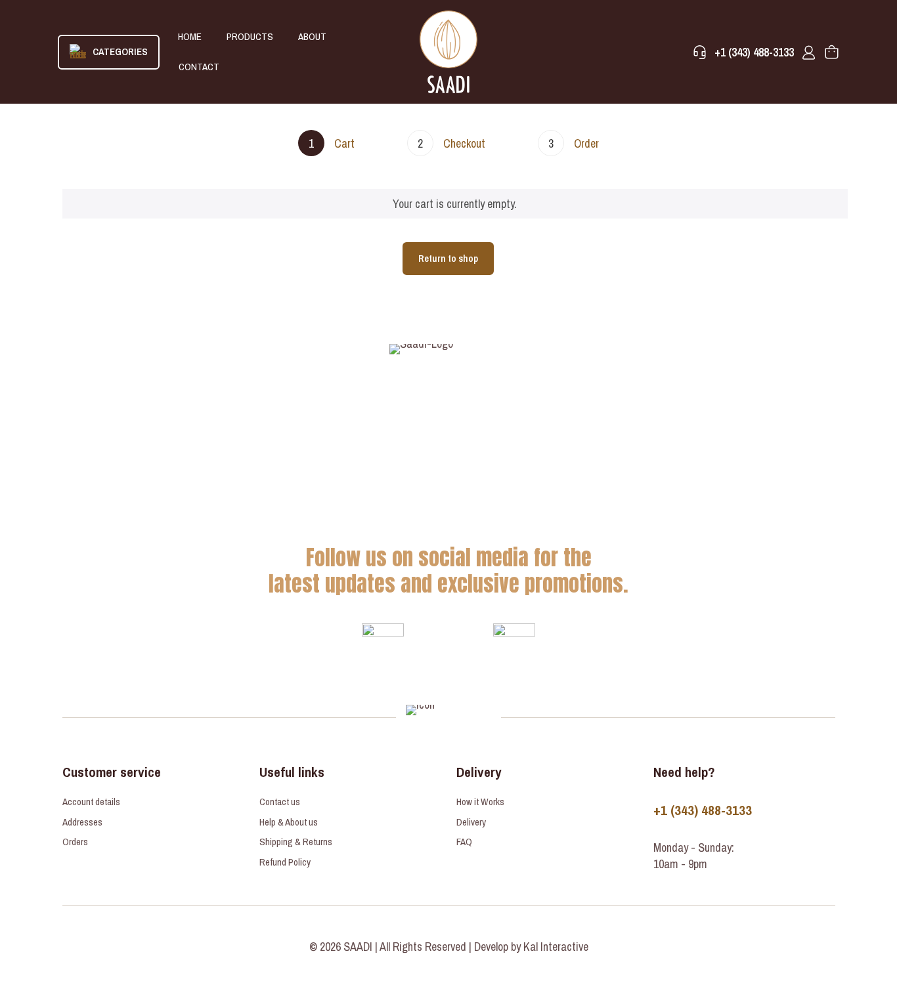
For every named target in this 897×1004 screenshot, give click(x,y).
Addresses (82, 822)
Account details (91, 801)
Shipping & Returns (295, 841)
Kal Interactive (555, 946)
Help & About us (288, 822)
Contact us (279, 801)
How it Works (480, 801)
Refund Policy (285, 862)
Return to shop (448, 258)
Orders (75, 841)
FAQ (464, 841)
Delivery (471, 822)
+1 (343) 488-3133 (702, 810)
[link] (383, 644)
